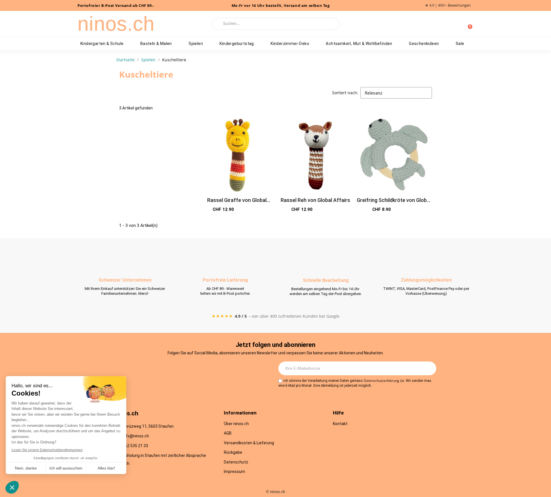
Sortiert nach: (345, 92)
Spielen (196, 43)
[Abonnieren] (428, 368)
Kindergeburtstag (237, 43)
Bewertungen (459, 5)
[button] (256, 209)
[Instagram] (170, 369)
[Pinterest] (217, 369)
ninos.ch (116, 24)
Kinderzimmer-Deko (290, 43)
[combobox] (275, 24)
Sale (460, 43)
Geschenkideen (424, 43)
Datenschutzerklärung (381, 380)
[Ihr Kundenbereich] (458, 23)
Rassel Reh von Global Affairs (315, 200)
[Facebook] (186, 369)
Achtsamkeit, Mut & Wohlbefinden (359, 43)
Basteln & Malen (156, 43)
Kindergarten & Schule (101, 43)
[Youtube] (202, 369)
